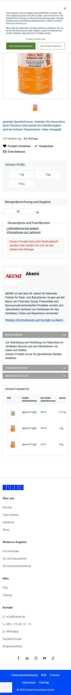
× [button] (64, 7)
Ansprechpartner (12, 646)
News (6, 529)
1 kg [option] (21, 174)
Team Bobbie (10, 515)
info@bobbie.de (15, 616)
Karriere (7, 507)
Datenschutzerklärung (16, 23)
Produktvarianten (17, 389)
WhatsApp (12, 631)
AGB (43, 675)
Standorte (8, 522)
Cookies (55, 675)
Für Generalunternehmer (17, 566)
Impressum (29, 682)
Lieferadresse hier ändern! (23, 228)
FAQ (5, 587)
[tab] (35, 335)
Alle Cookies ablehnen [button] (51, 45)
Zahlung (7, 595)
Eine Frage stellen (16, 376)
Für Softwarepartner (15, 558)
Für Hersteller (11, 551)
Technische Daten (16, 368)
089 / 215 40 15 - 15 (18, 624)
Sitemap (44, 682)
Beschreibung (13, 335)
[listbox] (35, 180)
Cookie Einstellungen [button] (36, 38)
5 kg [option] (48, 174)
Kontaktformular (12, 639)
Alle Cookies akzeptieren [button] (21, 45)
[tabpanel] (35, 108)
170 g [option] (21, 183)
